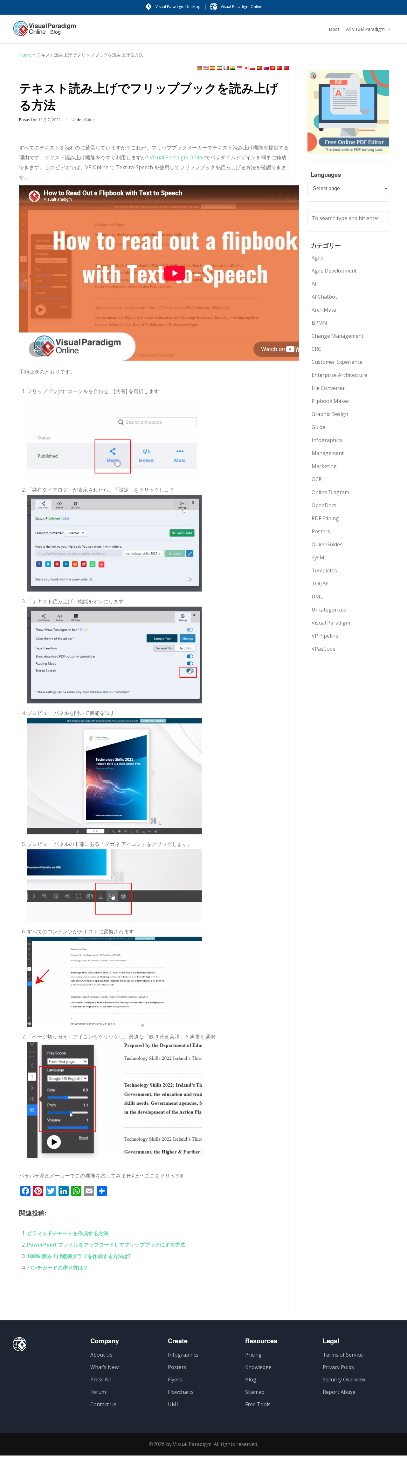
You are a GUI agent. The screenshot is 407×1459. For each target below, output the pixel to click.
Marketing (324, 466)
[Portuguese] (259, 68)
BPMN (319, 322)
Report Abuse (339, 1391)
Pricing (253, 1354)
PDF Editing (325, 518)
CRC (316, 348)
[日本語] (246, 68)
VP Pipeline (325, 635)
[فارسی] (219, 68)
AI (314, 283)
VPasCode (323, 648)
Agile (317, 257)
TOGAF (320, 583)
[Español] (212, 68)
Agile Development (334, 270)
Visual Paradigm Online (177, 157)
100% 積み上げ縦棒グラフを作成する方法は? (79, 1256)
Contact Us (103, 1404)
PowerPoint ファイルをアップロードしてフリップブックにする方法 (106, 1244)
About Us (101, 1354)
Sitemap (255, 1391)
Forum (98, 1391)
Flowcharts (181, 1391)
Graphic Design (330, 414)
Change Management (337, 335)
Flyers (175, 1379)
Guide (89, 119)
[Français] (226, 68)
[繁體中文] (286, 68)
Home (25, 55)
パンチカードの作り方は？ (57, 1267)
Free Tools (258, 1404)
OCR (317, 479)
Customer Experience (337, 361)
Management (328, 453)
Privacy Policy (339, 1367)
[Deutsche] (199, 68)
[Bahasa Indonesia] (239, 68)
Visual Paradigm (331, 622)
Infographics (327, 440)
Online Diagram (330, 492)
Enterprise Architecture (339, 374)
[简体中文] (279, 68)
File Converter (328, 387)
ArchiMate (324, 309)
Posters (321, 531)
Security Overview (344, 1379)
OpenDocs (324, 505)
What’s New (104, 1367)
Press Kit (100, 1379)
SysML (319, 557)
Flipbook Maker (330, 401)
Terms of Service (343, 1354)
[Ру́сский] (266, 68)
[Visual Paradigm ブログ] (44, 31)
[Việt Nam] (272, 68)
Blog (250, 1379)
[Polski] (252, 68)
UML (317, 596)
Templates (324, 570)
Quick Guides (327, 544)
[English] (206, 68)
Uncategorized (329, 609)
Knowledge (258, 1367)
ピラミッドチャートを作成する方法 (67, 1233)
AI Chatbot (324, 296)
